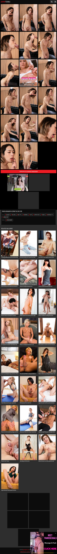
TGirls (5, 2)
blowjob (25, 214)
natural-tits (50, 214)
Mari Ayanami (9, 220)
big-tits (19, 214)
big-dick (13, 214)
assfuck (8, 214)
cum (31, 214)
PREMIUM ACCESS (28, 171)
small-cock (6, 217)
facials (43, 214)
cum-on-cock (36, 214)
